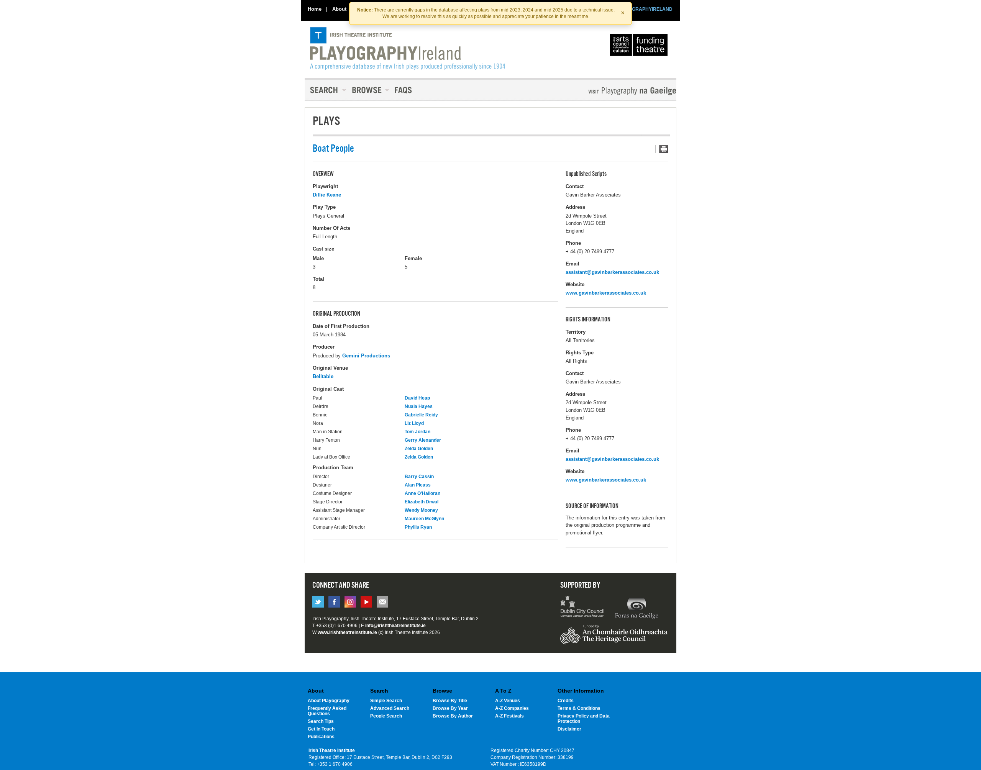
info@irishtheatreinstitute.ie (395, 625)
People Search (386, 716)
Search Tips (321, 721)
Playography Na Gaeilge (610, 91)
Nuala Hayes (419, 406)
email (382, 602)
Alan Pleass (418, 485)
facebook (334, 602)
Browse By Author (453, 716)
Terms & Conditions (579, 708)
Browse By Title (450, 700)
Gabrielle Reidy (421, 415)
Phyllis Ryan (418, 527)
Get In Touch (321, 729)
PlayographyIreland (407, 48)
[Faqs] (404, 90)
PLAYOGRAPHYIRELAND (645, 9)
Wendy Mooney (421, 510)
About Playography (328, 700)
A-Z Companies (512, 708)
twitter (318, 602)
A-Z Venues (507, 700)
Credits (566, 700)
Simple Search (386, 700)
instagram (350, 602)
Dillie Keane (327, 195)
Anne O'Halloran (422, 493)
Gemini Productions (366, 356)
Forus (636, 607)
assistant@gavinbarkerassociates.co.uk (612, 272)
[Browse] (368, 90)
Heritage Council (614, 638)
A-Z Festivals (509, 716)
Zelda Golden (419, 448)
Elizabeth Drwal (421, 502)
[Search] (326, 90)
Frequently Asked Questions (327, 711)
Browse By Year (450, 708)
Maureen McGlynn (424, 518)
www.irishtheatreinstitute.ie (347, 632)
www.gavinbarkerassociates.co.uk (606, 293)
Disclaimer (569, 729)
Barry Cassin (419, 476)
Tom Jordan (417, 431)
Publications (321, 736)
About (339, 9)
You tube (366, 602)
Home (315, 9)
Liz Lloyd (414, 423)
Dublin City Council (582, 607)
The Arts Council (640, 47)
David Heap (417, 398)
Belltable (323, 376)
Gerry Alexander (423, 440)
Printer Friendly (661, 149)
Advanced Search (389, 708)
